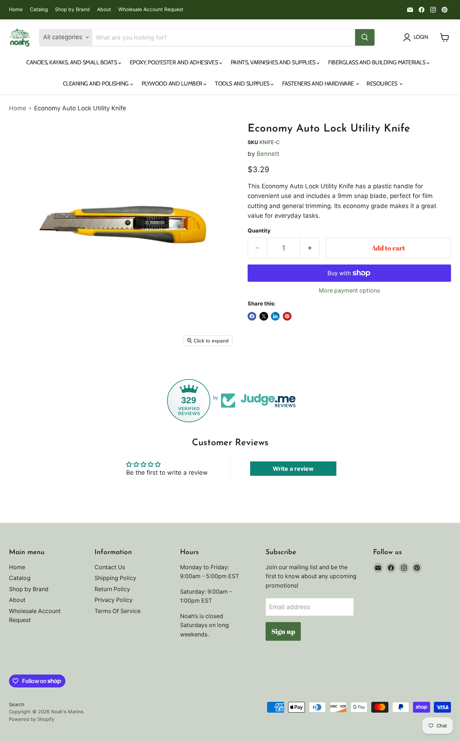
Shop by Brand (72, 9)
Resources (383, 83)
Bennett (268, 153)
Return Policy (112, 589)
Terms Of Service (118, 611)
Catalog (39, 9)
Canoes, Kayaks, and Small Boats (72, 62)
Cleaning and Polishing (96, 83)
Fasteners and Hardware (318, 83)
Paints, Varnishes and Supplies (274, 62)
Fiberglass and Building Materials (377, 62)
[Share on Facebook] (252, 316)
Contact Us (110, 567)
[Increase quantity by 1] (310, 248)
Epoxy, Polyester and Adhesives (174, 62)
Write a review (293, 468)
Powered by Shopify (31, 719)
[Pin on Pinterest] (287, 316)
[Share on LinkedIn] (275, 316)
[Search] (364, 37)
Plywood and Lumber (173, 83)
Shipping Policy (115, 578)
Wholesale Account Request (150, 9)
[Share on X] (263, 316)
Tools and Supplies (243, 83)
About (104, 9)
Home (16, 9)
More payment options (349, 290)
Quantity (259, 231)
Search (16, 704)
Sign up (283, 631)
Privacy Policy (114, 600)
